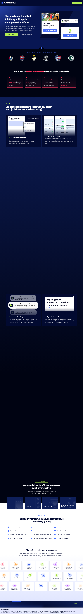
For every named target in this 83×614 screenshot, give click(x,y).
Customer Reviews (34, 3)
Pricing (42, 3)
